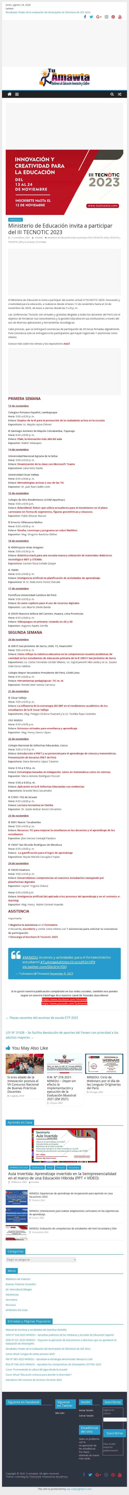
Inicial (50, 1167)
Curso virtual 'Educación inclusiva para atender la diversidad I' (39, 1374)
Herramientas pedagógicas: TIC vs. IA (40, 680)
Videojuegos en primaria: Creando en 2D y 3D (45, 621)
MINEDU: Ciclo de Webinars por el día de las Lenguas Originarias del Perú (104, 1082)
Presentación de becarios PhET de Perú (32, 757)
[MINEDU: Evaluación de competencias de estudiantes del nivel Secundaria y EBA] (17, 1227)
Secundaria (74, 1167)
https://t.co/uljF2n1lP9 (77, 962)
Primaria (61, 1167)
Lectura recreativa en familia (35, 805)
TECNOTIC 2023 (15, 242)
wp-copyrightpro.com (79, 1488)
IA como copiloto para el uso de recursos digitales (48, 603)
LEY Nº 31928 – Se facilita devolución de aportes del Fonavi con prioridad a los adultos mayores (62, 1035)
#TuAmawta (50, 962)
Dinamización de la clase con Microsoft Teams (46, 464)
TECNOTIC (115, 237)
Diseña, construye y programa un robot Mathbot (47, 530)
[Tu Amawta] (9, 94)
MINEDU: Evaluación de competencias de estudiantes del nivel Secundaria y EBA (73, 1228)
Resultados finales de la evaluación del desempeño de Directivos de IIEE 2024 (48, 1348)
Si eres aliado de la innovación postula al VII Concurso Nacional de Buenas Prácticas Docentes (23, 1084)
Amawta (39, 237)
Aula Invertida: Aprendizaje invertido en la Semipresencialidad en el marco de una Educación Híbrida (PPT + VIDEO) (62, 1175)
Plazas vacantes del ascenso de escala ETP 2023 (42, 1018)
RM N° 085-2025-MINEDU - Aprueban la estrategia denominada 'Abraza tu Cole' (49, 1359)
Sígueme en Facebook (23, 1402)
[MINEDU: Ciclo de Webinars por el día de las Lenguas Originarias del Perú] (104, 1056)
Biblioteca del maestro (18, 1279)
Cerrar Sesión (86, 1415)
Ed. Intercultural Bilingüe (19, 1289)
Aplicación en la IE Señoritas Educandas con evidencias (50, 786)
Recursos (11, 1304)
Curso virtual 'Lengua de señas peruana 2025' (30, 1354)
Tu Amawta (40, 242)
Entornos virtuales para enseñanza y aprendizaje (47, 728)
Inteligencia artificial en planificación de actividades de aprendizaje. (59, 578)
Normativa (11, 1299)
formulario (51, 924)
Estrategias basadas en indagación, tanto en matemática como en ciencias (64, 772)
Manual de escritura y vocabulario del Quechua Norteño (36, 1329)
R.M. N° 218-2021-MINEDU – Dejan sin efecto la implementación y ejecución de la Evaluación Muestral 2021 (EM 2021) (61, 1088)
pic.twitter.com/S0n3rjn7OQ (45, 966)
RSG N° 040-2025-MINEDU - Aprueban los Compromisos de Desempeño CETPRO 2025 (53, 1364)
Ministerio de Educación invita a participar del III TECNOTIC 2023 (78, 237)
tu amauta (29, 242)
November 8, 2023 (61, 973)
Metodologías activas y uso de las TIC (40, 482)
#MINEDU (30, 957)
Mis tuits (59, 1413)
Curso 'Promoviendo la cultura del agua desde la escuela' (37, 1369)
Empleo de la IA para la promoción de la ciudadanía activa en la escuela (61, 420)
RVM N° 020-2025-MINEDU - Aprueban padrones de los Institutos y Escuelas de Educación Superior (60, 1334)
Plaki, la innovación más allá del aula (39, 439)
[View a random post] (119, 94)
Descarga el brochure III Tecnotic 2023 (34, 937)
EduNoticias (15, 219)
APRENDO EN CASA (19, 1167)
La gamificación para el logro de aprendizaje (45, 852)
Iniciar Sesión (86, 1410)
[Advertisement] (64, 43)
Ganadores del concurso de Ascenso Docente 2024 (34, 1379)
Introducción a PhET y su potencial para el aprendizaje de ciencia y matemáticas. (67, 753)
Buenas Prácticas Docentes (21, 1284)
